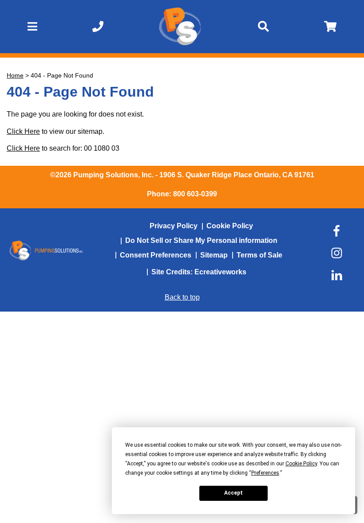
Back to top (182, 297)
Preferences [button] (265, 473)
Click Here (23, 131)
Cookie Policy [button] (301, 464)
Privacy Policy (174, 226)
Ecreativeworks (220, 272)
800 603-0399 (195, 194)
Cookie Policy (229, 226)
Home (15, 75)
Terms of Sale (259, 255)
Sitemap (214, 255)
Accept (233, 493)
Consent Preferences (155, 255)
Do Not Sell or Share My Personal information (201, 240)
